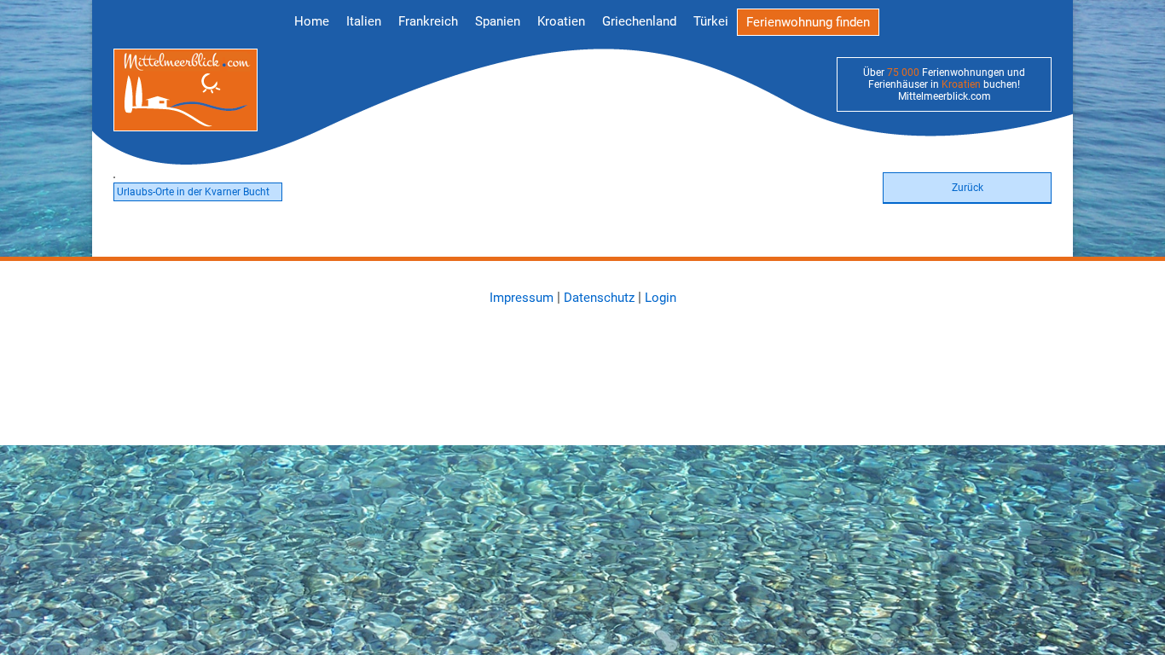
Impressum (522, 297)
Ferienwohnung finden (808, 22)
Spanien (497, 21)
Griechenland (639, 21)
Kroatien (561, 21)
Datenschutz (599, 297)
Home (311, 21)
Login (660, 297)
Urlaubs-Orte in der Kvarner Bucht (193, 192)
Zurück (967, 188)
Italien (363, 21)
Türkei (710, 21)
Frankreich (428, 21)
